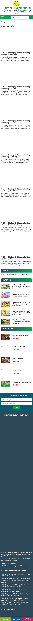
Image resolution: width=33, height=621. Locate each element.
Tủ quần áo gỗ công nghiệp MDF (22, 382)
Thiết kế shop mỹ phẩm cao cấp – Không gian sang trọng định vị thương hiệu (21, 321)
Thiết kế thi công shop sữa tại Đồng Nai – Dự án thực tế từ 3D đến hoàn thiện (21, 312)
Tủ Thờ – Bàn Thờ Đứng (19, 347)
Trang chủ (4, 22)
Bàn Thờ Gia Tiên (17, 370)
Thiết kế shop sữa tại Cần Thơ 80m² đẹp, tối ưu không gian (21, 295)
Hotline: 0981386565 (27, 619)
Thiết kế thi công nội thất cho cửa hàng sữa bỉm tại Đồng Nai (15, 258)
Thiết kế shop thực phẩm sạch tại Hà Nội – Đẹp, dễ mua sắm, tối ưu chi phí (21, 286)
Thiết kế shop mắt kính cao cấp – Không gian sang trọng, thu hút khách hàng (21, 304)
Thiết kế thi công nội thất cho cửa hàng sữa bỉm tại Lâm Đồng (15, 156)
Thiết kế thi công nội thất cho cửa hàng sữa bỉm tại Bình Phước (15, 190)
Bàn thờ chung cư (17, 359)
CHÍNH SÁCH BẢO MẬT (8, 613)
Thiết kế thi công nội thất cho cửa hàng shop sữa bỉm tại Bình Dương (15, 224)
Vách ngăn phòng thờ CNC (20, 335)
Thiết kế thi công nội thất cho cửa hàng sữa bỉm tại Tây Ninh (15, 88)
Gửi (16, 407)
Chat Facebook (16, 619)
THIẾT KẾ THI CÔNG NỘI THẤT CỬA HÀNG (15, 275)
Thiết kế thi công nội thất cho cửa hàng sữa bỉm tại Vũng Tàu (15, 54)
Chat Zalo (5, 619)
